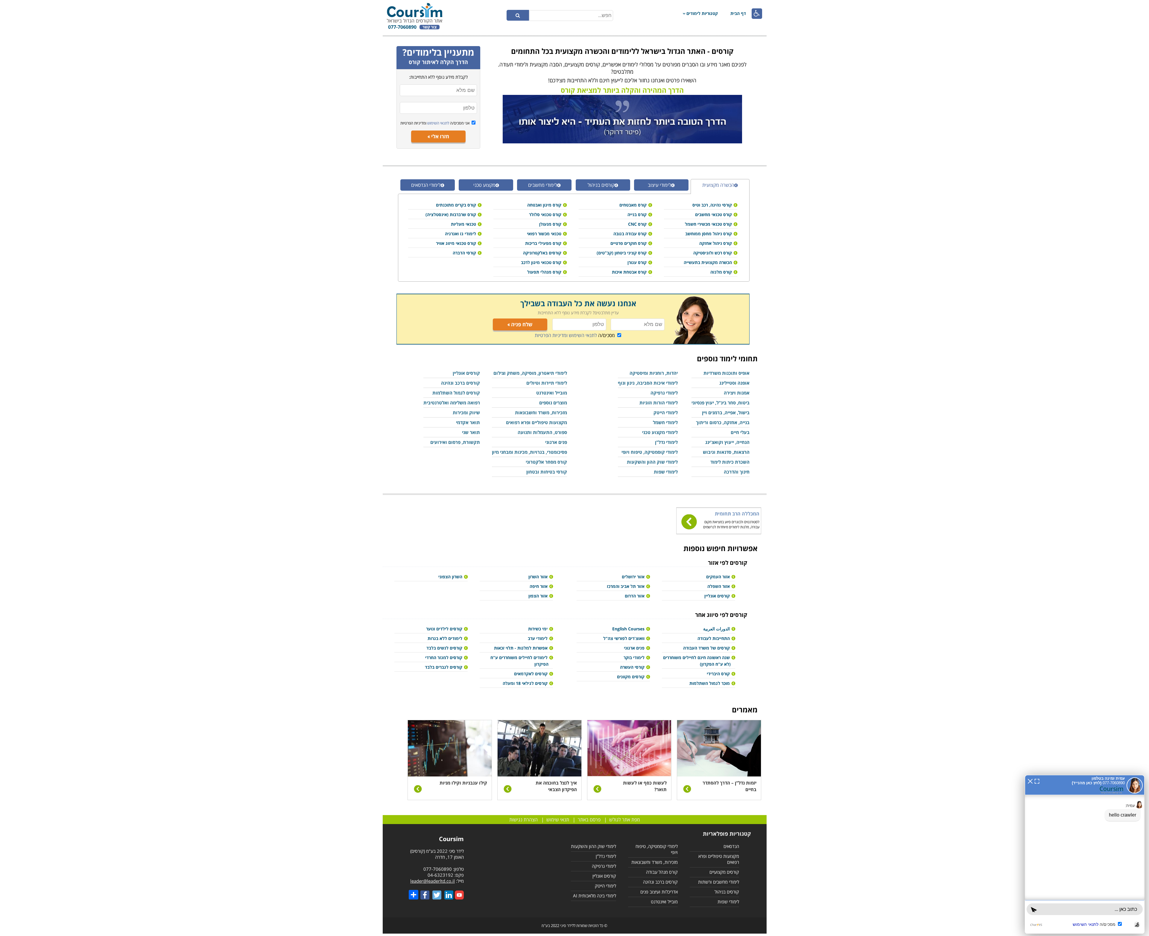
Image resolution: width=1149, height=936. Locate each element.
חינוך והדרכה (737, 472)
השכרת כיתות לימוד (730, 462)
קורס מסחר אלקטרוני (546, 462)
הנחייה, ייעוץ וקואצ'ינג (727, 442)
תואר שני (471, 432)
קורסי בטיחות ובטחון (546, 472)
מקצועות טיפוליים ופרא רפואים (536, 422)
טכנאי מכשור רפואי (544, 233)
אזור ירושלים (633, 576)
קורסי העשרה (632, 667)
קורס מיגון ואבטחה (544, 205)
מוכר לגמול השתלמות (709, 683)
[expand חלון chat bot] (1037, 780)
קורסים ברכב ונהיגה (460, 383)
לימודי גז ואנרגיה (460, 233)
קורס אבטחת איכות (629, 272)
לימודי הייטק (665, 412)
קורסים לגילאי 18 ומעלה (525, 683)
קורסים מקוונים (631, 676)
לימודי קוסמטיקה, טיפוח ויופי (649, 452)
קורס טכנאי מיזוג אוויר (456, 243)
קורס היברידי (718, 673)
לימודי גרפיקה (664, 393)
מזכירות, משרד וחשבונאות (541, 412)
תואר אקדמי (468, 422)
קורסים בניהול (727, 892)
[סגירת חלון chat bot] (1030, 780)
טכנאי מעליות (463, 224)
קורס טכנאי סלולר (545, 214)
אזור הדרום (635, 596)
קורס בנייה (637, 214)
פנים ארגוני (556, 442)
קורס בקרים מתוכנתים (456, 205)
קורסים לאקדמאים (531, 673)
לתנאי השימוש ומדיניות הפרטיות (566, 335)
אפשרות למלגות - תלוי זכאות (521, 648)
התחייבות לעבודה (713, 638)
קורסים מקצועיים (724, 872)
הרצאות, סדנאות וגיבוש (726, 452)
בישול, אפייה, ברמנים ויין (726, 412)
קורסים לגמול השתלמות (456, 393)
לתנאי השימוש (437, 123)
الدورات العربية (716, 629)
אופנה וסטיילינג (734, 383)
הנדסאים (731, 846)
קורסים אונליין (466, 373)
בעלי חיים (740, 432)
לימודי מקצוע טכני (660, 432)
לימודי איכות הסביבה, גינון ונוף (648, 383)
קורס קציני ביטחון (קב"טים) (622, 253)
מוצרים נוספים (553, 403)
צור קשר (429, 27)
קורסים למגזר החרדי (443, 657)
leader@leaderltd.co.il (432, 881)
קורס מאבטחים (633, 205)
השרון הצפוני (450, 576)
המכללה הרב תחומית (737, 513)
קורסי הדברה (464, 253)
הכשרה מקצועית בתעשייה (708, 262)
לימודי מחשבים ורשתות (718, 882)
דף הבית (738, 13)
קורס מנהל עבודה (662, 872)
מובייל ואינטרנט (551, 393)
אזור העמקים (718, 576)
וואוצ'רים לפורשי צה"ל (624, 638)
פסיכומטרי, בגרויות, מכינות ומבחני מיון (529, 452)
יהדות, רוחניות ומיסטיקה (654, 373)
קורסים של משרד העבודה (706, 648)
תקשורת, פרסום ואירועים (455, 442)
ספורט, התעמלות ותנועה (542, 432)
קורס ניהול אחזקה (715, 243)
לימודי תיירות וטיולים (546, 383)
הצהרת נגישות (523, 819)
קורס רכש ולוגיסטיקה (712, 253)
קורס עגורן (637, 262)
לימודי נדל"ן (666, 442)
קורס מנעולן (550, 224)
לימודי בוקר (634, 657)
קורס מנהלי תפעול (544, 272)
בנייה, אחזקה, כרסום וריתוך (723, 422)
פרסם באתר (589, 819)
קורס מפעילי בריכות (543, 243)
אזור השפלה (718, 586)
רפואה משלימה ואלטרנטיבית (451, 403)
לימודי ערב (538, 638)
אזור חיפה (539, 586)
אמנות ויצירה (737, 393)
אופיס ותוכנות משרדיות (726, 373)
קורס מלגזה (721, 272)
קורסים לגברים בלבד (443, 667)
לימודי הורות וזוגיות (658, 403)
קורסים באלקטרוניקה (542, 253)
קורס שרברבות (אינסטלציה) (450, 214)
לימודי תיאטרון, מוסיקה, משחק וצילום (530, 373)
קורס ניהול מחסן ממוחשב (708, 233)
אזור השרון (538, 576)
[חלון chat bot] (1085, 854)
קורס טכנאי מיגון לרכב (541, 262)
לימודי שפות (666, 472)
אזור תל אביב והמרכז (626, 586)
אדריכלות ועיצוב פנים (659, 892)
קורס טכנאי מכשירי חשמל (708, 224)
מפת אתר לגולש (624, 819)
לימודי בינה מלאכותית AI (594, 896)
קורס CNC (637, 224)
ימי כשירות (538, 629)
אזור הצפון (538, 596)
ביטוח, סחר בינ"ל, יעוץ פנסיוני (720, 403)
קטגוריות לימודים (702, 13)
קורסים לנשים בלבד (444, 648)
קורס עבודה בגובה (630, 233)
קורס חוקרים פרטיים (628, 243)
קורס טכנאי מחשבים (713, 214)
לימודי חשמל (665, 422)
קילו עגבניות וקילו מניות (463, 783)
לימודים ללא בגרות (445, 638)
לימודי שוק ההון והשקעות (652, 462)
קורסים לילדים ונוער (444, 629)
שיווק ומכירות (466, 412)
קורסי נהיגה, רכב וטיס (712, 205)
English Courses (628, 629)
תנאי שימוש (557, 819)
